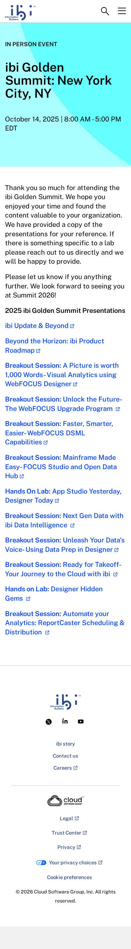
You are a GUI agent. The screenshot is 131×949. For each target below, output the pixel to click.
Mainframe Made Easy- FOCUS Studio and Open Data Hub (61, 466)
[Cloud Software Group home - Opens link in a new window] (65, 801)
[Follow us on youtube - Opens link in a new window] (80, 721)
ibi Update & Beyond (37, 326)
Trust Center (66, 833)
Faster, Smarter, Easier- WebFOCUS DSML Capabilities (59, 433)
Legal (66, 818)
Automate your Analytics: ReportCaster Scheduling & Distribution (65, 623)
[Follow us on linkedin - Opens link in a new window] (65, 720)
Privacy (66, 847)
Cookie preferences (69, 877)
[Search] (105, 11)
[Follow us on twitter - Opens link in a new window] (50, 721)
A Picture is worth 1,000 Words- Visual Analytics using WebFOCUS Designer (62, 374)
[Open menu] (122, 11)
